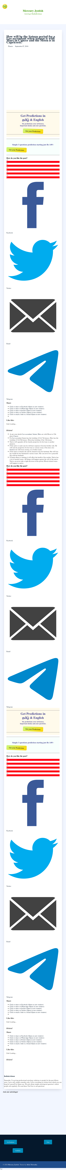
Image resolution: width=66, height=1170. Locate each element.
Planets (10, 46)
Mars (39, 434)
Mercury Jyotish (33, 11)
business (12, 449)
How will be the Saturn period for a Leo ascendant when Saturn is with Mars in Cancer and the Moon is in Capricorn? (30, 39)
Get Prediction (10, 1142)
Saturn (35, 434)
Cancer (16, 436)
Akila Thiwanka (31, 1164)
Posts (48, 1142)
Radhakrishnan (9, 1076)
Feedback (17, 1150)
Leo (13, 438)
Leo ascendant (27, 434)
